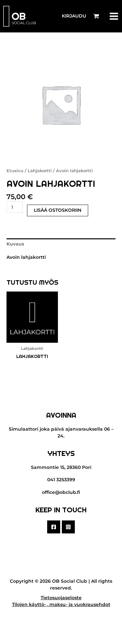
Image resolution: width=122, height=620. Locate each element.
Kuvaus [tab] (15, 243)
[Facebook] (53, 526)
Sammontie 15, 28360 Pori (61, 467)
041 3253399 (61, 479)
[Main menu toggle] (114, 16)
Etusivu (15, 170)
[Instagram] (68, 526)
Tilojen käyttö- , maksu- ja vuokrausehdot (61, 604)
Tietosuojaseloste (61, 597)
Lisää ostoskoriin (57, 210)
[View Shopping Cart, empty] (96, 16)
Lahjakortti (40, 170)
